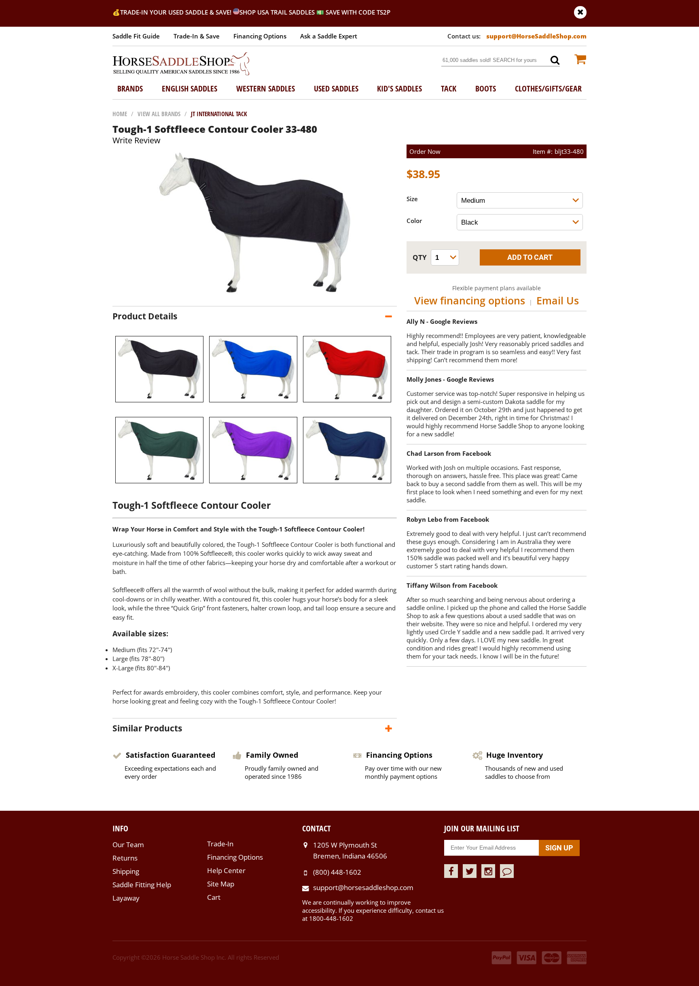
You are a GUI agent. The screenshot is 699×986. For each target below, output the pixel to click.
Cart (213, 897)
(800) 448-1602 (337, 872)
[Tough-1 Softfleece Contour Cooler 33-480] (255, 298)
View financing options (469, 300)
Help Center (226, 870)
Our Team (128, 844)
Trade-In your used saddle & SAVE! (176, 12)
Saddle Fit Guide (136, 36)
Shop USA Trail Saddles (277, 12)
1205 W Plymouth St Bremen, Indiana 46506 (350, 850)
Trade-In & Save (197, 36)
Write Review (136, 140)
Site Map (220, 883)
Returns (125, 858)
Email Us (557, 300)
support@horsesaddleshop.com (363, 887)
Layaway (126, 898)
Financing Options (259, 36)
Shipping (125, 871)
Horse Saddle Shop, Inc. (181, 64)
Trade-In (220, 843)
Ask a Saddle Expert (328, 36)
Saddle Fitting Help (141, 884)
